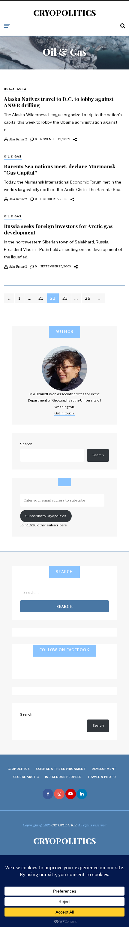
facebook (48, 794)
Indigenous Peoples (63, 776)
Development (104, 768)
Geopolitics (19, 768)
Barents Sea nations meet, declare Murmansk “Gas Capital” (60, 169)
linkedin (81, 794)
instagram (59, 794)
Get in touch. (64, 413)
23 (65, 298)
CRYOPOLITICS (64, 13)
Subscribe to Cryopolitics (45, 516)
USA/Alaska (15, 89)
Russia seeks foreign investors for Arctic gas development (58, 229)
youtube (70, 794)
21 (41, 298)
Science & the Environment (61, 768)
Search (26, 444)
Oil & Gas (13, 156)
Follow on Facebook (64, 650)
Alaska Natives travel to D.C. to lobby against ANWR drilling (58, 101)
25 (88, 298)
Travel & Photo (102, 776)
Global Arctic (26, 776)
